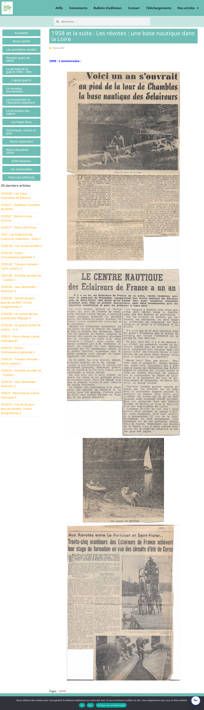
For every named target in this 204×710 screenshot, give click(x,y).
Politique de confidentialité (111, 705)
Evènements (78, 8)
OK (82, 705)
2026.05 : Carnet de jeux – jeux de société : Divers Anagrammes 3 (18, 409)
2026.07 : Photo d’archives (18, 227)
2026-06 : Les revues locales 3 (21, 246)
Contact (134, 8)
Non (90, 705)
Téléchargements (158, 8)
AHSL (59, 8)
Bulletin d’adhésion (108, 8)
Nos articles (186, 8)
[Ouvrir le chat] (195, 700)
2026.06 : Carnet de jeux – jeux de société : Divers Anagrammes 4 (18, 302)
